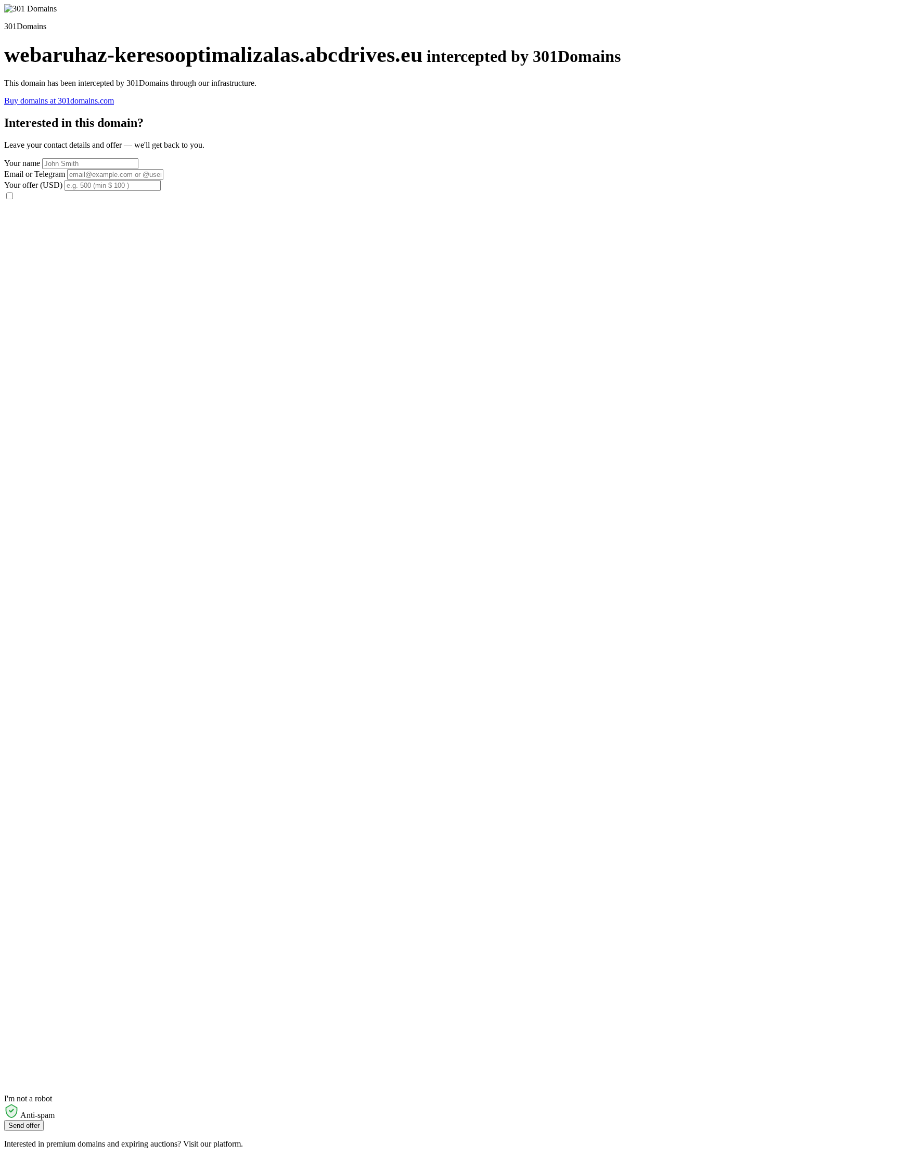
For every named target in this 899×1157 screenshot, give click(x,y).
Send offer (24, 1125)
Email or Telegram (34, 174)
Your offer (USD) (33, 185)
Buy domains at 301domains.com (59, 100)
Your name (22, 163)
